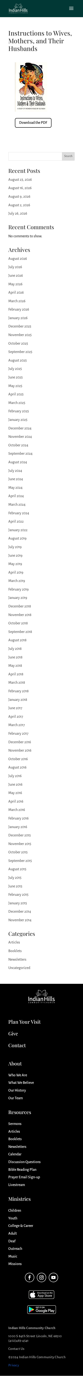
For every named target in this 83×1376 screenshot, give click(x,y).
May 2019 (15, 564)
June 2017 (15, 708)
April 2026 (16, 293)
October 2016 (18, 759)
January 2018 (17, 700)
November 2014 (19, 920)
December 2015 (19, 835)
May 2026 (15, 284)
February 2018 (18, 691)
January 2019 (17, 598)
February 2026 (18, 309)
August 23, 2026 (20, 180)
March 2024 (17, 505)
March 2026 (17, 301)
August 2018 (17, 640)
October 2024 (18, 445)
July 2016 (15, 776)
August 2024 (17, 462)
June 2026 (15, 276)
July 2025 (15, 369)
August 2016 (17, 767)
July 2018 (15, 649)
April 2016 (15, 801)
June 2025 (15, 377)
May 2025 (15, 386)
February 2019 (18, 589)
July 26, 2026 (17, 213)
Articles (14, 942)
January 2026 (18, 318)
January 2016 (17, 827)
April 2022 (16, 521)
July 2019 (15, 547)
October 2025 (18, 343)
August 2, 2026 (19, 205)
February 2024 (18, 513)
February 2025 (18, 411)
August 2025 (17, 360)
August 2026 (17, 259)
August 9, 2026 (19, 197)
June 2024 (15, 479)
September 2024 (20, 454)
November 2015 (19, 844)
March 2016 (16, 810)
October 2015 (18, 852)
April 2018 (15, 674)
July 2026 (15, 267)
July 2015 (14, 878)
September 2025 (20, 352)
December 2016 (19, 742)
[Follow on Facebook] (29, 1277)
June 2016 (15, 785)
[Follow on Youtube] (53, 1277)
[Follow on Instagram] (41, 1277)
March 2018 (16, 683)
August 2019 (17, 538)
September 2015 (20, 861)
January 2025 (17, 420)
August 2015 (17, 869)
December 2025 (19, 326)
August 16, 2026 (20, 188)
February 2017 (18, 734)
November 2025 (20, 335)
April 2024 (16, 496)
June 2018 (15, 657)
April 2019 (15, 572)
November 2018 (19, 615)
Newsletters (17, 960)
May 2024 (15, 488)
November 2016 (19, 750)
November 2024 (20, 437)
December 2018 (19, 606)
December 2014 (19, 912)
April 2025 (16, 394)
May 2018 (15, 666)
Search (68, 156)
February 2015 (18, 895)
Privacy (13, 1365)
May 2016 (15, 793)
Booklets (15, 951)
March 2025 (16, 403)
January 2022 (17, 530)
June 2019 (15, 556)
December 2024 (19, 428)
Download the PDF (33, 123)
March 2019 (16, 581)
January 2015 (17, 903)
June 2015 (15, 886)
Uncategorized (19, 968)
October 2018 (18, 623)
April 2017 (15, 717)
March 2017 (16, 725)
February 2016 (18, 818)
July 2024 (15, 471)
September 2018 (20, 632)
